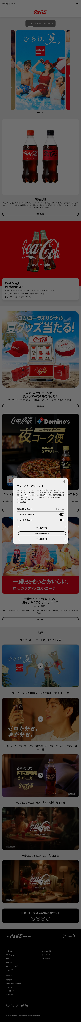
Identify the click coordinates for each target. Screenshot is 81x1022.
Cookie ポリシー (22, 502)
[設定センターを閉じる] (63, 481)
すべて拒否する (42, 539)
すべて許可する (42, 528)
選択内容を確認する (42, 533)
